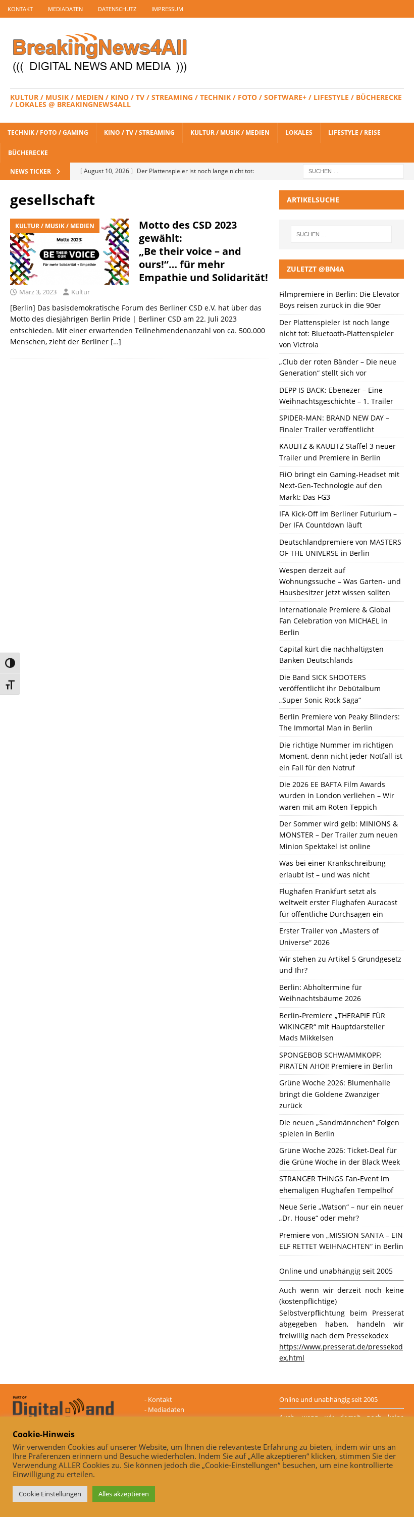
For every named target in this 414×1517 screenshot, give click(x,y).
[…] (116, 341)
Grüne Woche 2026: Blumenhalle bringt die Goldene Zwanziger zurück (334, 1094)
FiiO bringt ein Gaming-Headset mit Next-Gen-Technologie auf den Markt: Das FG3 (339, 485)
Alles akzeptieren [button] (123, 1493)
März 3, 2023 (38, 291)
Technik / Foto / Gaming (48, 132)
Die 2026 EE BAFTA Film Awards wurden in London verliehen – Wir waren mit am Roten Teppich (336, 795)
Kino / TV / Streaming (139, 132)
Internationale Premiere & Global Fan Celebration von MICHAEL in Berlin (335, 621)
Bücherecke (28, 152)
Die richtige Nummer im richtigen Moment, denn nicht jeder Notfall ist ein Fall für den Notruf (340, 756)
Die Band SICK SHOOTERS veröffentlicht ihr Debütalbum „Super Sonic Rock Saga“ (330, 688)
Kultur (80, 291)
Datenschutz (117, 9)
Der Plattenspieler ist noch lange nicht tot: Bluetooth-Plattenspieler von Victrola (336, 334)
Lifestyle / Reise (354, 132)
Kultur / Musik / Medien (230, 132)
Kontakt (20, 9)
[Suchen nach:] (353, 170)
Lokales (299, 132)
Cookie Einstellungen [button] (50, 1493)
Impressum (167, 9)
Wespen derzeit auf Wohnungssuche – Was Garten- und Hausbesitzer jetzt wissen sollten (340, 581)
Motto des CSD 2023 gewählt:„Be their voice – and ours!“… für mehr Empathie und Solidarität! (203, 251)
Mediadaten (65, 9)
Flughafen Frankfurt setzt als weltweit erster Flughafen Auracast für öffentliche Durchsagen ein (338, 902)
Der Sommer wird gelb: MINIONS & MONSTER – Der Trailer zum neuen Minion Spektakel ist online (338, 835)
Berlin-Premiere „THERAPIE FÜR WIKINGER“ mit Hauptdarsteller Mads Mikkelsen (332, 1027)
